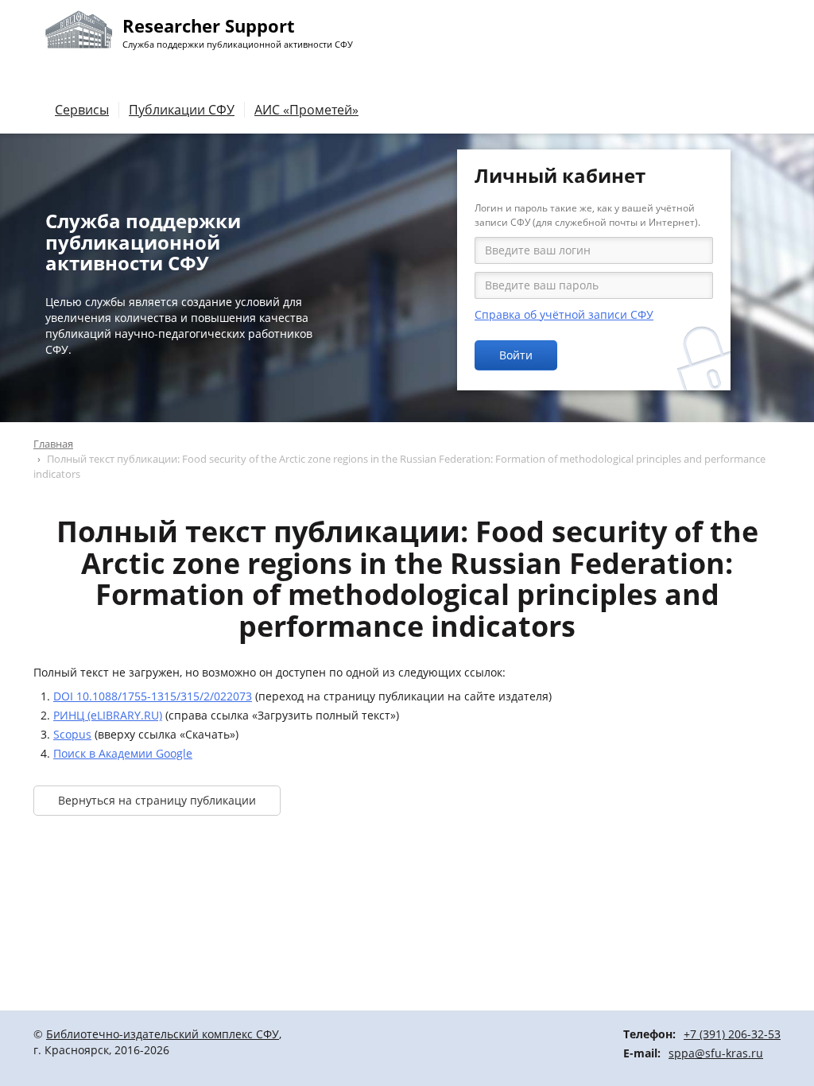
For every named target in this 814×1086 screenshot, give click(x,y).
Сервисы (82, 110)
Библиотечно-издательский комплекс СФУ (162, 1033)
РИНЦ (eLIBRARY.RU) (107, 715)
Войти (516, 355)
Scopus (72, 734)
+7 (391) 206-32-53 (732, 1033)
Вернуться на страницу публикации (157, 800)
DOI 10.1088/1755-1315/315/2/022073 (152, 696)
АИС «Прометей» (306, 110)
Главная (53, 443)
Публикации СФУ (182, 110)
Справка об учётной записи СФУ (564, 314)
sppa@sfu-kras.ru (716, 1053)
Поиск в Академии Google (122, 753)
